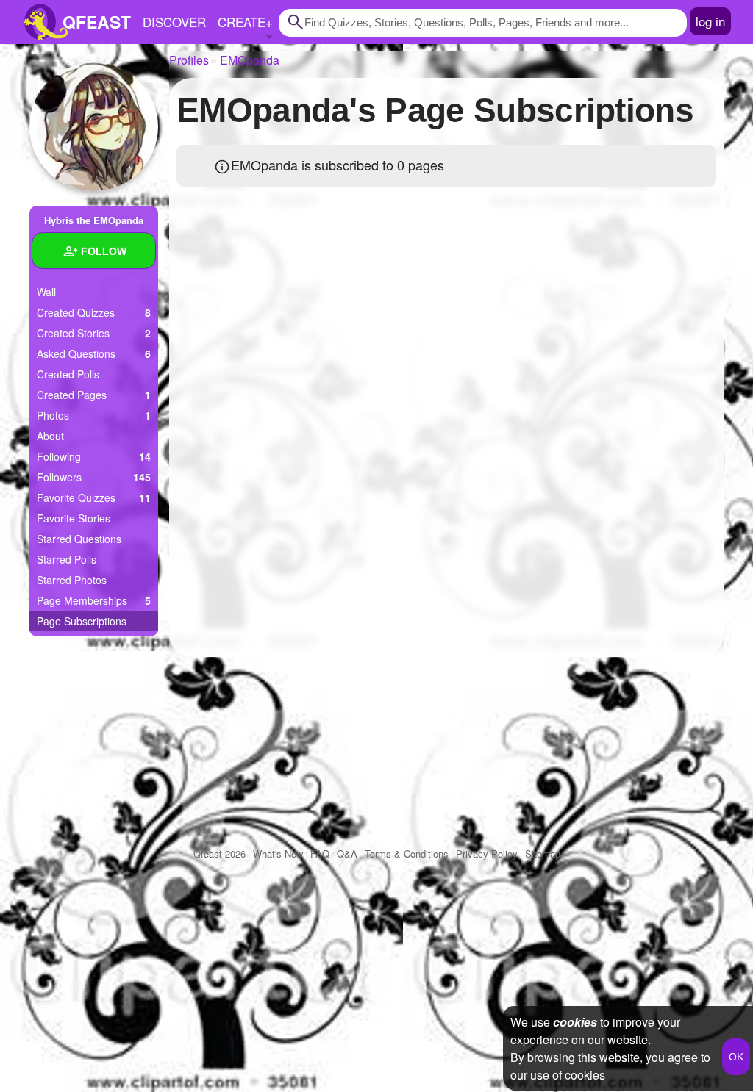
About (50, 435)
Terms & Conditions (407, 854)
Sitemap (542, 854)
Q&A (347, 854)
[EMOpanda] (93, 126)
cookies (575, 1021)
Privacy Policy (487, 854)
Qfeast (219, 854)
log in (710, 21)
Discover (174, 21)
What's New (278, 854)
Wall (46, 291)
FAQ (319, 854)
